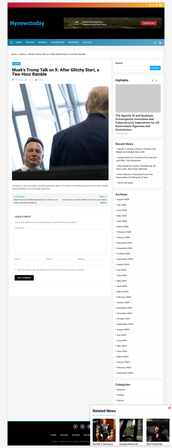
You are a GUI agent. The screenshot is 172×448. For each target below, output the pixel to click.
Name (18, 259)
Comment (20, 227)
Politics (87, 42)
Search (119, 63)
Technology (58, 42)
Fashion (30, 42)
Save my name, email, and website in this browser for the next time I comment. (51, 269)
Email (49, 259)
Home (19, 42)
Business (73, 42)
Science (42, 42)
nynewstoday (27, 23)
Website (81, 259)
